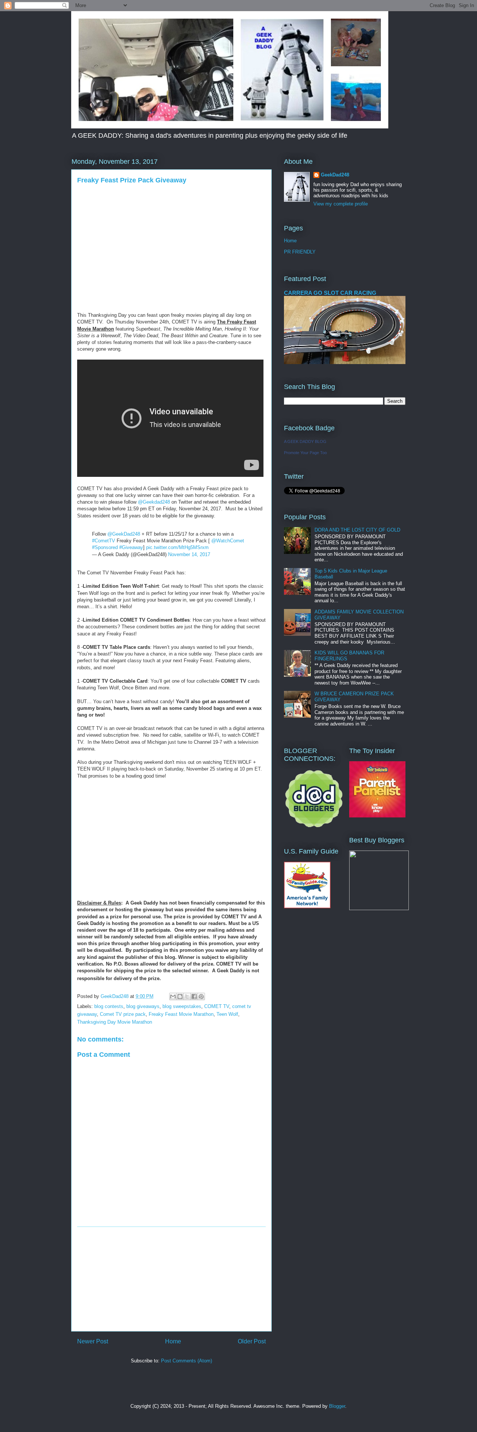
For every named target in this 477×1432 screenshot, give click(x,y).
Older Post (252, 1341)
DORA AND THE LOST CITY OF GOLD (357, 530)
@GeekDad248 (123, 534)
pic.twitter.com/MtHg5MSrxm (177, 547)
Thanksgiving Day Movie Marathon (114, 1022)
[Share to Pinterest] (201, 996)
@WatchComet (227, 540)
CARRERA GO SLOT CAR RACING (330, 293)
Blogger (337, 1406)
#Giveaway (131, 547)
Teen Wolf (227, 1014)
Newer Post (92, 1341)
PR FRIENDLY (300, 252)
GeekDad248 (335, 175)
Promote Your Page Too (305, 452)
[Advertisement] (171, 1279)
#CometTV (103, 540)
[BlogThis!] (180, 996)
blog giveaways (142, 1006)
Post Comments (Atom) (186, 1361)
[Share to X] (187, 996)
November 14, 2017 (189, 554)
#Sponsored (105, 547)
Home (173, 1341)
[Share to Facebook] (194, 996)
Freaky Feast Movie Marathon (181, 1014)
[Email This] (173, 996)
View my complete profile (340, 204)
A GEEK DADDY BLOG (305, 441)
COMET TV (216, 1006)
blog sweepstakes (181, 1006)
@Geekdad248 (154, 502)
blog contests (108, 1006)
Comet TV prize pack (123, 1014)
